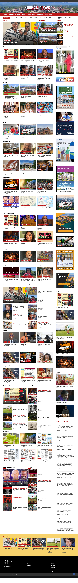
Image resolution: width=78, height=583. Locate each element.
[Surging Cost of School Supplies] (7, 325)
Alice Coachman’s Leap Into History (44, 408)
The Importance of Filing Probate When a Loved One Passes (26, 17)
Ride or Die (23, 243)
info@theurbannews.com (7, 566)
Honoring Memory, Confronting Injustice (20, 507)
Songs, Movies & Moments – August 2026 (44, 61)
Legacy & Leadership (11, 42)
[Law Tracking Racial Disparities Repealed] (11, 70)
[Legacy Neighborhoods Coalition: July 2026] (28, 373)
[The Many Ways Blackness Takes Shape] (11, 201)
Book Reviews (6, 241)
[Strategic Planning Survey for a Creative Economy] (11, 165)
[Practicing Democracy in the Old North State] (11, 148)
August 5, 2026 (40, 138)
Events (46, 14)
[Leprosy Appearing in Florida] (28, 184)
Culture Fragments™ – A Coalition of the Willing (28, 263)
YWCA (24, 133)
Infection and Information (43, 344)
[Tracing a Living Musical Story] (11, 236)
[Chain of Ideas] (7, 499)
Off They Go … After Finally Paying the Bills (26, 172)
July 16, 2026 (22, 174)
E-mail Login (15, 574)
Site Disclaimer (8, 574)
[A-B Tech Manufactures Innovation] (48, 39)
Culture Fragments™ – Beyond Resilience (44, 364)
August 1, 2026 (23, 137)
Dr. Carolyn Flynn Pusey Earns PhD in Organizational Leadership (28, 280)
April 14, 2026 (14, 509)
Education (23, 14)
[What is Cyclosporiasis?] (11, 438)
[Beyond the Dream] (15, 295)
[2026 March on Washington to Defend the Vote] (60, 25)
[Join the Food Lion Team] (11, 129)
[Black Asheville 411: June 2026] (45, 373)
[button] (74, 14)
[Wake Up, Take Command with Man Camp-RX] (60, 30)
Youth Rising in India (42, 191)
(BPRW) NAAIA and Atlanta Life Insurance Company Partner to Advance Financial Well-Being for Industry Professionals (65, 522)
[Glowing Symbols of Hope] (32, 417)
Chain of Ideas (16, 499)
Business (33, 14)
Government (17, 14)
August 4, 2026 (40, 508)
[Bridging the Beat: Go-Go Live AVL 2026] (45, 236)
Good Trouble (9, 188)
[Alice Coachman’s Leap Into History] (32, 409)
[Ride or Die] (28, 236)
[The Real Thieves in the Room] (28, 337)
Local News (49, 28)
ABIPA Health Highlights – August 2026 (28, 461)
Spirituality (53, 28)
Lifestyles (29, 14)
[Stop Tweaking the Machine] (11, 337)
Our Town (5, 14)
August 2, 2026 (6, 137)
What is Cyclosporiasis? (9, 445)
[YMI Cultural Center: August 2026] (60, 36)
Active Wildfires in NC (25, 207)
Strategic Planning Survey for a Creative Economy (10, 172)
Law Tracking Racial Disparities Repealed (10, 77)
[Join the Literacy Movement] (45, 107)
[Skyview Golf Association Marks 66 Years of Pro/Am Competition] (7, 409)
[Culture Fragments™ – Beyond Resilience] (45, 357)
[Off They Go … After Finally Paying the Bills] (28, 165)
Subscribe (28, 563)
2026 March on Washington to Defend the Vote (69, 25)
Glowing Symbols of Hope (43, 417)
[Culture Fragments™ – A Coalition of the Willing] (28, 256)
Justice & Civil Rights (11, 73)
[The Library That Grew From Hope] (32, 499)
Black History (12, 239)
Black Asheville (42, 28)
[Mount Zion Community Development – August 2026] (11, 454)
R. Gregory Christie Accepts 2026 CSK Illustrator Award (64, 387)
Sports (19, 406)
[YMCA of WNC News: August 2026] (45, 438)
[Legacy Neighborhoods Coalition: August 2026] (28, 357)
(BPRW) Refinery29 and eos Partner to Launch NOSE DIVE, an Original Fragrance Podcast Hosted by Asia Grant (65, 494)
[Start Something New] (28, 70)
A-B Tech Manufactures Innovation (46, 42)
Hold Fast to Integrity (60, 417)
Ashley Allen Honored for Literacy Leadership (28, 114)
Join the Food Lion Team (9, 136)
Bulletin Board (53, 559)
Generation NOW (46, 259)
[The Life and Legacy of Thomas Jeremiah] (32, 426)
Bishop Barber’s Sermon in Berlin (62, 402)
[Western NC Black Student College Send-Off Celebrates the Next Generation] (11, 107)
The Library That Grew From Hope (44, 498)
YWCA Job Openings (25, 136)
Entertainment (40, 14)
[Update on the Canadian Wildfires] (45, 201)
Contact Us (29, 561)
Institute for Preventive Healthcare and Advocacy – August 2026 (43, 462)
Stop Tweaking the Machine (10, 344)
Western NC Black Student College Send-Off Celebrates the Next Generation (11, 115)
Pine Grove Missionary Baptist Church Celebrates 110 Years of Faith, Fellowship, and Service (47, 30)
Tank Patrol (53, 563)
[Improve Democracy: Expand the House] (45, 165)
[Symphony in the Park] (28, 220)
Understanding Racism (7, 205)
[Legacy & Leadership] (21, 33)
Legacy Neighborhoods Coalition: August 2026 (28, 364)
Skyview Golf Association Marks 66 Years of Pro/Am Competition (20, 408)
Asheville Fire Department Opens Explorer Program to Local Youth (45, 263)
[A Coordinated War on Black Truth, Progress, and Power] (7, 490)
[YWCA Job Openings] (28, 129)
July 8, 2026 (39, 381)
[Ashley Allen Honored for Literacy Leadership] (28, 107)
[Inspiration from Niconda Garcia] (11, 272)
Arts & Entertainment (40, 58)
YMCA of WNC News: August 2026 (45, 445)
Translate (59, 48)
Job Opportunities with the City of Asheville (45, 136)
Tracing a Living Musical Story (10, 243)
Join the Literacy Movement (44, 114)
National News (13, 188)
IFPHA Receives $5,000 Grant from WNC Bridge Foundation (44, 77)
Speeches (58, 372)
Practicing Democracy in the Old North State (11, 156)
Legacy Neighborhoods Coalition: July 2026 (28, 381)
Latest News (11, 14)
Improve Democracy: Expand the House (45, 172)
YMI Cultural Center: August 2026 (55, 17)
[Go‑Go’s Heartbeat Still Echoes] (32, 507)
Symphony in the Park (25, 227)
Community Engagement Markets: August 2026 (68, 42)
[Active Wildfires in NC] (28, 201)
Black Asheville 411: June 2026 (44, 380)
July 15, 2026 (22, 345)
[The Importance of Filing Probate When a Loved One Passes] (7, 308)
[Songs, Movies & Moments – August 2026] (45, 54)
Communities (6, 361)
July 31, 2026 (6, 484)
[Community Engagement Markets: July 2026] (11, 373)
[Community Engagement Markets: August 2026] (60, 42)
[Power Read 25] (32, 400)
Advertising (29, 565)
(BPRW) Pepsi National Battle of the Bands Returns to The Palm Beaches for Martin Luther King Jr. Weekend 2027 (64, 478)
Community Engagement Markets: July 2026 (9, 381)
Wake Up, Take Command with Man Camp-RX (68, 31)
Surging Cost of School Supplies (20, 325)
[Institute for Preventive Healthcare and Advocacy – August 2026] (45, 454)
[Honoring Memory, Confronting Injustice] (7, 507)
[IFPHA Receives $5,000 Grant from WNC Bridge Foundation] (45, 70)
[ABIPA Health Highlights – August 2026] (28, 454)
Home (28, 559)
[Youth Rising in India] (45, 184)
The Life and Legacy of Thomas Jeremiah (44, 425)
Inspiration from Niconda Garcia (11, 279)
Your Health (27, 188)
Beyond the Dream (42, 17)
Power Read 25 (41, 400)
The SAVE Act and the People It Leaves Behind (44, 156)
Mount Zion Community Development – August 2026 (10, 461)
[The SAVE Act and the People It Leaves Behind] (45, 148)
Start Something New (25, 77)
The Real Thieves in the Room (27, 344)
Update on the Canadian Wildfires (45, 207)
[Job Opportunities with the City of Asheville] (45, 129)
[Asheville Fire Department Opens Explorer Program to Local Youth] (45, 256)
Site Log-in (12, 574)
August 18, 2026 (42, 32)
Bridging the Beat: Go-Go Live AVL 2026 (45, 244)
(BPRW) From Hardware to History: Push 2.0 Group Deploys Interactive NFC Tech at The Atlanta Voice (64, 431)
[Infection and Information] (45, 337)
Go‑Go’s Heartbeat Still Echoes (44, 507)
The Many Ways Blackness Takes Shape (11, 208)
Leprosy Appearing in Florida (27, 191)
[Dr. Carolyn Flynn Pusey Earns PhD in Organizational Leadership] (28, 272)
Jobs (5, 133)
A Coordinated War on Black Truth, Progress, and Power (19, 490)
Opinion (50, 14)
